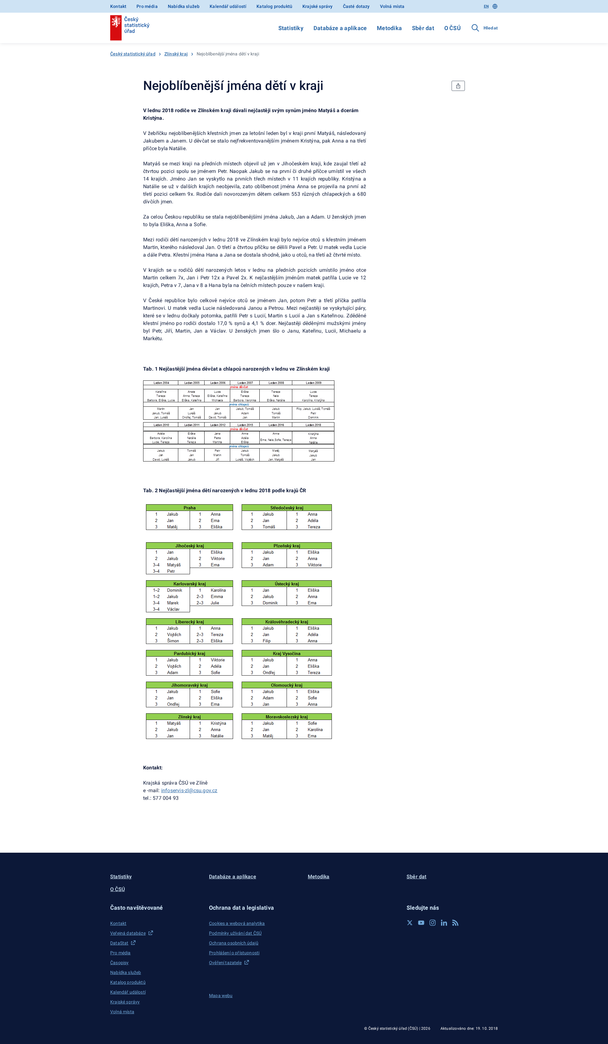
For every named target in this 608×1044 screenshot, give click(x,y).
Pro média (147, 6)
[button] (155, 907)
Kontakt (118, 6)
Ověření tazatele (225, 962)
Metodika (389, 28)
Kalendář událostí (228, 6)
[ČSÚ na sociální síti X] (410, 923)
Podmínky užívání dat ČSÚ (235, 933)
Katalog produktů (274, 6)
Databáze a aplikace (340, 28)
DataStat (119, 942)
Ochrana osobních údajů (233, 942)
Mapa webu (221, 995)
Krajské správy (317, 6)
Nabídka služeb (184, 6)
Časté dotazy (356, 6)
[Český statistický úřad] (129, 28)
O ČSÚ (452, 28)
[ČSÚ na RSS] (455, 923)
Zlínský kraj (176, 53)
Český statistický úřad (132, 53)
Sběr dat (423, 28)
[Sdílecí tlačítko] (458, 86)
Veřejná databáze (128, 933)
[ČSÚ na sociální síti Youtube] (421, 923)
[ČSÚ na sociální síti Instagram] (432, 923)
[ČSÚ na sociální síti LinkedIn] (444, 923)
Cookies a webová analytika (237, 923)
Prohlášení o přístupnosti (234, 952)
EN (486, 6)
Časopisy (119, 962)
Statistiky (290, 28)
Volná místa (392, 6)
